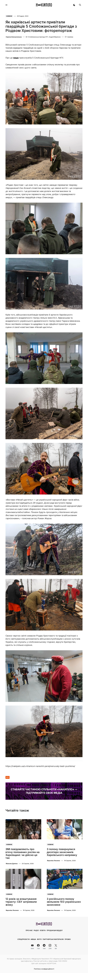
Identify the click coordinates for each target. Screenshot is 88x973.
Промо (68, 939)
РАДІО (36, 930)
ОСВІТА (43, 930)
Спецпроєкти (23, 939)
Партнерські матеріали (53, 939)
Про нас (29, 930)
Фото (39, 939)
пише (16, 58)
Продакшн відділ (54, 930)
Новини (9, 16)
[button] (6, 5)
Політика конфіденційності (44, 969)
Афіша (33, 939)
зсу (7, 777)
